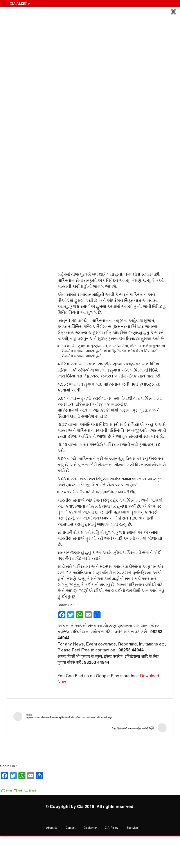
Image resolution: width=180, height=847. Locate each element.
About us (52, 828)
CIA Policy (111, 828)
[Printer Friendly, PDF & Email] (18, 788)
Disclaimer (90, 828)
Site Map (132, 828)
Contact (71, 828)
